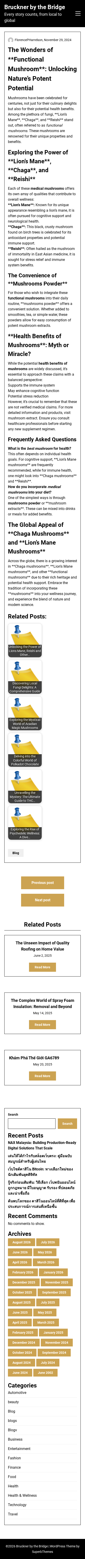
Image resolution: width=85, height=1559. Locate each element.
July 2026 (48, 1242)
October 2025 (22, 1292)
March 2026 (45, 1262)
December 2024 (23, 1342)
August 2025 (21, 1302)
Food (12, 1477)
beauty (13, 1402)
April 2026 (19, 1262)
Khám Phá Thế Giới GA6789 (34, 1057)
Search (13, 1114)
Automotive (17, 1392)
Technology (17, 1505)
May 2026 (45, 1252)
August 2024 (21, 1362)
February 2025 (22, 1332)
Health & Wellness (22, 1495)
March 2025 (45, 1322)
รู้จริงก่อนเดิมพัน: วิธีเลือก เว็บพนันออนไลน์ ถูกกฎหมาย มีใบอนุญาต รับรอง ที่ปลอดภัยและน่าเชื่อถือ (41, 1187)
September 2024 (54, 1352)
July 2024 (48, 1362)
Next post (42, 900)
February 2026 (22, 1272)
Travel (13, 1514)
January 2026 (53, 1272)
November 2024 (56, 1342)
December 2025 (23, 1282)
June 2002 (45, 1373)
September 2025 (54, 1292)
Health (13, 1486)
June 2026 (20, 1252)
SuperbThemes (42, 1552)
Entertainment (19, 1449)
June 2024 (20, 1373)
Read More (42, 967)
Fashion (14, 1458)
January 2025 (53, 1332)
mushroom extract (22, 418)
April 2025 (19, 1322)
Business (15, 1439)
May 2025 (45, 1312)
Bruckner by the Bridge (34, 7)
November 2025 (56, 1282)
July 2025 (48, 1302)
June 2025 (20, 1312)
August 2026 (21, 1242)
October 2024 (22, 1352)
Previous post (43, 883)
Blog (15, 853)
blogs (12, 1421)
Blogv (12, 1430)
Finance (14, 1467)
